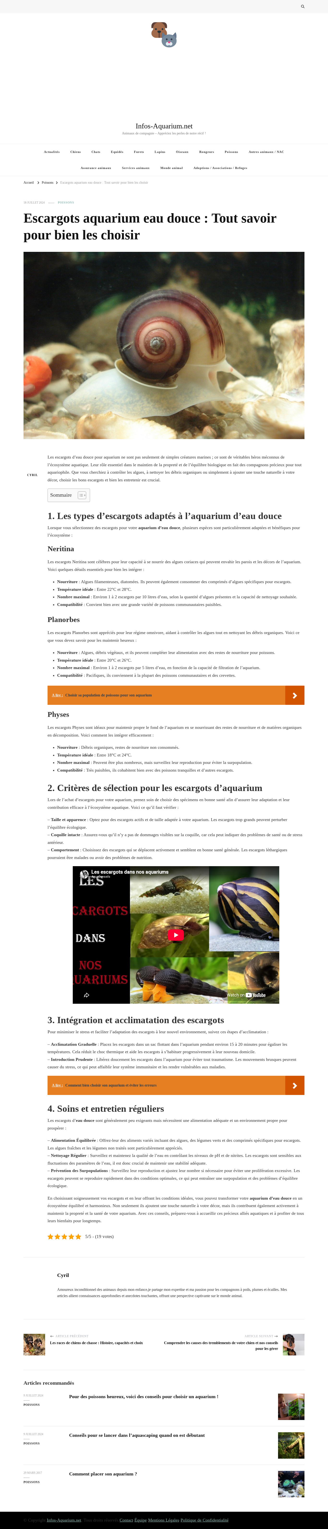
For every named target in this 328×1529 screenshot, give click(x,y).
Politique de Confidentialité (205, 1520)
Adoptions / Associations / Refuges (220, 168)
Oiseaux (182, 152)
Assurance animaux (96, 168)
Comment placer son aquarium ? (103, 1473)
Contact (126, 1520)
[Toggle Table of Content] (79, 495)
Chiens (75, 152)
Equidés (117, 152)
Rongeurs (206, 152)
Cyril (32, 475)
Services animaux (136, 168)
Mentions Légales (163, 1520)
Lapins (160, 152)
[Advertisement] (164, 85)
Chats (95, 152)
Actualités (52, 152)
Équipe (140, 1520)
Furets (139, 152)
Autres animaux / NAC (266, 152)
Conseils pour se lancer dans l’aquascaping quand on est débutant (137, 1435)
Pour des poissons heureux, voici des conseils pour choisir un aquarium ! (144, 1396)
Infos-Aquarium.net (164, 126)
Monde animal (171, 168)
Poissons (231, 152)
